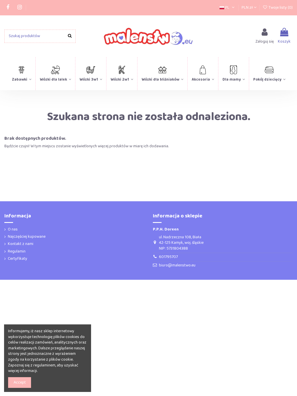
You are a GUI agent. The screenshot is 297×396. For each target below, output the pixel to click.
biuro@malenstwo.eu (177, 265)
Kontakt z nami (20, 244)
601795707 (168, 257)
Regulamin (17, 252)
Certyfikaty (17, 259)
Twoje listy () (280, 7)
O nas (13, 229)
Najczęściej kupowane (27, 237)
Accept (20, 382)
